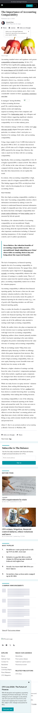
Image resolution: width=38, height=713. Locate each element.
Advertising (18, 656)
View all (4, 630)
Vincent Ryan (10, 22)
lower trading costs (27, 213)
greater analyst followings (9, 213)
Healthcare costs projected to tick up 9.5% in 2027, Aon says (19, 551)
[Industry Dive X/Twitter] (10, 645)
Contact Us (4, 662)
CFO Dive (18, 674)
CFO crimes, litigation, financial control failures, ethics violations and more (17, 532)
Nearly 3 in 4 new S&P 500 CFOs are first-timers (19, 568)
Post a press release (14, 630)
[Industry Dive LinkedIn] (3, 645)
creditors (28, 389)
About (3, 656)
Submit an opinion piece (22, 662)
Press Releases (6, 672)
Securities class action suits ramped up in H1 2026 (20, 575)
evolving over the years (27, 65)
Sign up (29, 5)
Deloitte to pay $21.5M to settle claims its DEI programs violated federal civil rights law (19, 559)
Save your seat (7, 709)
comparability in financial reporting (12, 62)
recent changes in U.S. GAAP (13, 70)
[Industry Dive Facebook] (6, 645)
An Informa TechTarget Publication (19, 1)
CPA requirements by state (14, 499)
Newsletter (4, 664)
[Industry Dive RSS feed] (14, 645)
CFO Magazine (6, 675)
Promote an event (21, 664)
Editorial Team (5, 659)
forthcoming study (17, 114)
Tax (10, 439)
